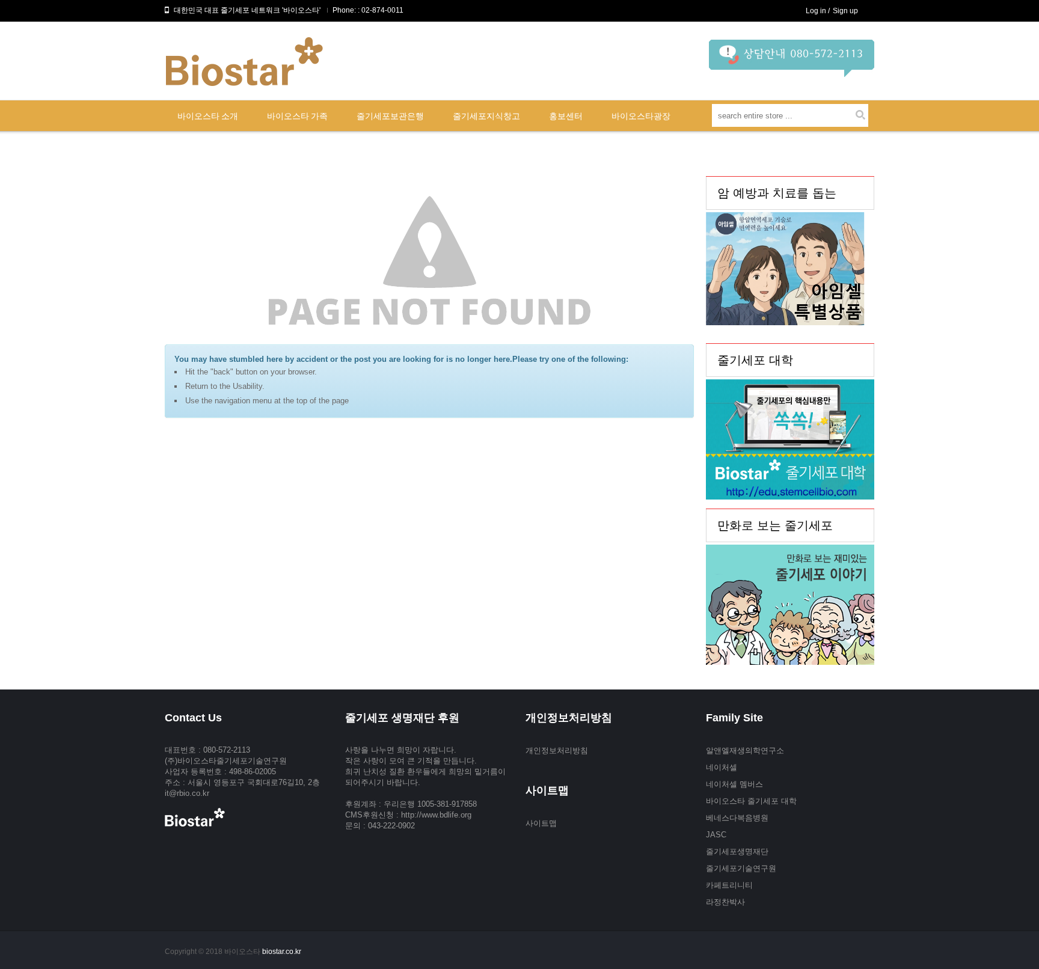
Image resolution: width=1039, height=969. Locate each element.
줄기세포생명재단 (737, 851)
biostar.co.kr (281, 951)
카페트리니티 (729, 885)
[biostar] (791, 63)
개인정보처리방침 (557, 750)
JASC (716, 834)
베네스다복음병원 (737, 817)
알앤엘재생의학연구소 (745, 750)
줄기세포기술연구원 (741, 868)
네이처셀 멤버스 (734, 784)
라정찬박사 (725, 901)
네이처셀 (721, 767)
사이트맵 (541, 823)
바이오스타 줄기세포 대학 (751, 800)
